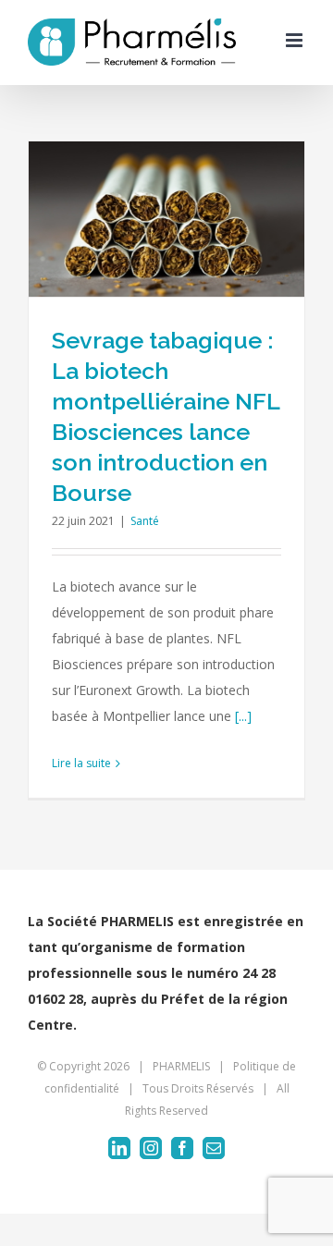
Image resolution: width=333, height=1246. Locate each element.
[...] (243, 716)
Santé (144, 521)
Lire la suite (81, 763)
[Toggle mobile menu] (295, 40)
